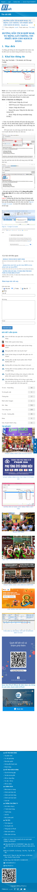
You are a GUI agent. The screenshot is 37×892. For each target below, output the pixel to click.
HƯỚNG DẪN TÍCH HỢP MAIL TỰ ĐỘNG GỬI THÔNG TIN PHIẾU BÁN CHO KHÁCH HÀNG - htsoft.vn (18, 23)
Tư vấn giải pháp (9, 758)
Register (3, 2)
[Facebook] (14, 889)
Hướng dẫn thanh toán (11, 764)
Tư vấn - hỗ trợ (9, 781)
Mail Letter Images (7, 401)
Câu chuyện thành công (9, 423)
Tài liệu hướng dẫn (10, 775)
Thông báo (5, 396)
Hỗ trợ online (8, 784)
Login (9, 2)
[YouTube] (24, 889)
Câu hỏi (8, 288)
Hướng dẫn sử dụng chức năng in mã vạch (18, 365)
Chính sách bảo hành (10, 798)
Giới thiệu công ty (9, 806)
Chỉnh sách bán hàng (10, 795)
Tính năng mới (6, 409)
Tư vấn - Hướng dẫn (8, 414)
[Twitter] (21, 889)
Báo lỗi (26, 288)
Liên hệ (25, 2)
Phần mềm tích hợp (10, 834)
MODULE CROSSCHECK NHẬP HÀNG (14, 259)
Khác (5, 291)
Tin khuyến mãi (6, 392)
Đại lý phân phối (9, 817)
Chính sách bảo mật (10, 792)
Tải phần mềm (8, 755)
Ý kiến (17, 288)
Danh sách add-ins (10, 831)
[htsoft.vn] (7, 7)
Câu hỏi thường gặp (10, 772)
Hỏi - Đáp (5, 405)
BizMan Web (16, 2)
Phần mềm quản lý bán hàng (14, 342)
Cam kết (7, 800)
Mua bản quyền (9, 761)
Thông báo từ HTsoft (10, 828)
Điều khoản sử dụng (10, 789)
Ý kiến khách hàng (10, 809)
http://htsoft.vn (9, 865)
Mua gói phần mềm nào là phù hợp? (16, 351)
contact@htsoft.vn (10, 863)
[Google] (18, 889)
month (16, 27)
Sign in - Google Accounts (10, 226)
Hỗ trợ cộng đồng (9, 778)
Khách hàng (8, 767)
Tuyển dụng (8, 812)
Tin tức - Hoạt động (7, 387)
